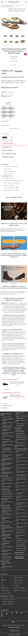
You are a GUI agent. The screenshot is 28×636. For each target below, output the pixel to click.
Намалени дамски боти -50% (21, 458)
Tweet (12, 137)
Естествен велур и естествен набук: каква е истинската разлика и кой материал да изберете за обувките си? (13, 255)
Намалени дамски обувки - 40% (21, 500)
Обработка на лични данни (20, 590)
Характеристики (7, 147)
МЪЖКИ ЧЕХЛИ (20, 425)
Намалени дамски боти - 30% (21, 520)
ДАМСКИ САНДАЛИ (6, 417)
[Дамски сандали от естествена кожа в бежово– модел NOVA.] (5, 397)
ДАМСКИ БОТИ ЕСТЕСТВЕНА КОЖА (6, 489)
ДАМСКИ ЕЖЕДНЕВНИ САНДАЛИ (7, 420)
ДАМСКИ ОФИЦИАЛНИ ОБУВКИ (7, 532)
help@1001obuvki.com (10, 599)
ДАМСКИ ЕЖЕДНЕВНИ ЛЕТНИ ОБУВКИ (6, 473)
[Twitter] (5, 607)
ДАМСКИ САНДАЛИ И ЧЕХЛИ (6, 414)
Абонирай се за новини (8, 405)
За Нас (2, 582)
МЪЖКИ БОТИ (18, 428)
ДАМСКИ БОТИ (4, 475)
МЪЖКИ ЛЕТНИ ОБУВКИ (21, 416)
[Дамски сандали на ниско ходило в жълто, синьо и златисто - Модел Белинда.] (5, 37)
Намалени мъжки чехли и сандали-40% (21, 507)
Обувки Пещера (5, 133)
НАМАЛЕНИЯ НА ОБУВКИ (9, 5)
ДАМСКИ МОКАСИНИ (7, 556)
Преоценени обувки (20, 529)
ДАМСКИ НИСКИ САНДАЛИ (6, 430)
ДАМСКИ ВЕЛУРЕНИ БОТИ (6, 502)
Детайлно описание (7, 143)
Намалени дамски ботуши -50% (20, 455)
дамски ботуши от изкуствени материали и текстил (6, 522)
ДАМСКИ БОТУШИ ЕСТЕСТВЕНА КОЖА (6, 508)
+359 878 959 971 (10, 601)
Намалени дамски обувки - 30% (21, 524)
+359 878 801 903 (10, 603)
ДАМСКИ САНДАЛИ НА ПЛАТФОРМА (7, 433)
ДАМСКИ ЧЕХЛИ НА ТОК (7, 452)
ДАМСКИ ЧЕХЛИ (6, 439)
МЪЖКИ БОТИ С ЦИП (21, 435)
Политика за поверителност (20, 587)
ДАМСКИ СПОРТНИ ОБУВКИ (6, 538)
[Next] (23, 385)
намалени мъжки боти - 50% (21, 465)
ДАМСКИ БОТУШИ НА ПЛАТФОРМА (6, 511)
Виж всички (5, 407)
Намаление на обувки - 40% (20, 483)
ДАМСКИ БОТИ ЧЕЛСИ (7, 494)
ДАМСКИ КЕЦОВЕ (7, 541)
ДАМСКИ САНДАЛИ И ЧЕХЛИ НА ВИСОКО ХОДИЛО (6, 469)
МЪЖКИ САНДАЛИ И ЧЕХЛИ (20, 421)
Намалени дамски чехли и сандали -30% (21, 527)
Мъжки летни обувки (21, 550)
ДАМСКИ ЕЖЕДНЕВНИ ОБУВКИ (6, 528)
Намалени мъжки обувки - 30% (21, 517)
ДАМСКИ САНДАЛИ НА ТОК (7, 437)
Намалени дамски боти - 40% (21, 490)
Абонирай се (6, 389)
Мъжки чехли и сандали (22, 548)
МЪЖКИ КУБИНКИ (20, 433)
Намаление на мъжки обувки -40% (21, 497)
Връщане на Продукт (18, 582)
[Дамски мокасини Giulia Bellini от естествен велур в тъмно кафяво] (5, 384)
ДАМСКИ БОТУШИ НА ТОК (6, 515)
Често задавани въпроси (9, 153)
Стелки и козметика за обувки (20, 446)
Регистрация (3, 580)
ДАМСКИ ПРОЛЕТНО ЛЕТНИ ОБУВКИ (6, 554)
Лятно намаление (19, 538)
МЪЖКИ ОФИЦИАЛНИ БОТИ (20, 440)
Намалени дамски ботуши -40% (20, 493)
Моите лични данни (14, 630)
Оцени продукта (5, 139)
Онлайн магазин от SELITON (14, 634)
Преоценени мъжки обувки (20, 536)
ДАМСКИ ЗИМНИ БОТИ (7, 477)
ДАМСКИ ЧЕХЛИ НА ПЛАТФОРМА (7, 455)
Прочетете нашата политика (14, 627)
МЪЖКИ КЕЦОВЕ (20, 418)
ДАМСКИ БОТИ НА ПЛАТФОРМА (5, 499)
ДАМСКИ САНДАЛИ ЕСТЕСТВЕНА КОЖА (7, 426)
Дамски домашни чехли (21, 554)
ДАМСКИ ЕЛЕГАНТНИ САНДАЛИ (7, 423)
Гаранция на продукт (8, 157)
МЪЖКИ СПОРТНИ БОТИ (21, 437)
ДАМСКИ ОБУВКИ (5, 525)
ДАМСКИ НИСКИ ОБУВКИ (5, 544)
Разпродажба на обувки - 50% (19, 5)
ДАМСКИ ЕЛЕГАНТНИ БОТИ (6, 484)
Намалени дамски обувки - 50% (21, 468)
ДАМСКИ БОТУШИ (5, 505)
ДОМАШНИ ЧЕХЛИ (19, 552)
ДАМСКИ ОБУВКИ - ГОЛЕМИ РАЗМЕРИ (19, 557)
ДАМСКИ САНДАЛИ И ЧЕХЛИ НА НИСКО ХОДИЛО (6, 464)
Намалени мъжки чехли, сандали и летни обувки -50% (21, 479)
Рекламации (16, 585)
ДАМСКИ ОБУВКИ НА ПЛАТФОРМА (6, 551)
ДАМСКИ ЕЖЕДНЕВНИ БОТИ (6, 481)
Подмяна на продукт (8, 150)
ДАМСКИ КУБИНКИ (6, 486)
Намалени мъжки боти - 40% (21, 486)
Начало (2, 5)
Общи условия (4, 587)
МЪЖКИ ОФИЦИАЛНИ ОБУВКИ (6, 567)
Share (5, 137)
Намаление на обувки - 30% (20, 510)
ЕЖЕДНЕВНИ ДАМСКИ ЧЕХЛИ (7, 442)
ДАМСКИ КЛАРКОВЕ (6, 492)
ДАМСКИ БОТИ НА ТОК (7, 496)
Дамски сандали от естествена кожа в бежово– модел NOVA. (17, 396)
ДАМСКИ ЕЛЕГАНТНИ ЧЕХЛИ (7, 445)
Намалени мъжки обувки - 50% (21, 462)
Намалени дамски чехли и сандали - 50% (21, 472)
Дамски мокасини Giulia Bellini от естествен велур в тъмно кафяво (17, 382)
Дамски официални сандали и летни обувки (21, 545)
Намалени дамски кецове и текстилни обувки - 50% (21, 475)
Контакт (2, 585)
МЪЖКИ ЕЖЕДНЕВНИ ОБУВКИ (6, 564)
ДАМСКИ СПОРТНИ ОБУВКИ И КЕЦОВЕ (6, 535)
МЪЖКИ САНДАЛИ (21, 423)
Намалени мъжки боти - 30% (21, 513)
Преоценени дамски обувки (20, 532)
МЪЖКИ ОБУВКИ (5, 561)
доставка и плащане (5, 590)
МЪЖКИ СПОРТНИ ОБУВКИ (19, 413)
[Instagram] (8, 607)
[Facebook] (2, 607)
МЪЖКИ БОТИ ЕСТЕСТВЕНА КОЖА (20, 431)
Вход (2, 577)
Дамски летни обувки (21, 542)
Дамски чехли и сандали (22, 540)
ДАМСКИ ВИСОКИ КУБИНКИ (5, 518)
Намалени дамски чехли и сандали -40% (21, 503)
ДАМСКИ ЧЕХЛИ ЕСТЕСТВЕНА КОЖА (6, 449)
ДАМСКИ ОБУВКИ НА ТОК (6, 547)
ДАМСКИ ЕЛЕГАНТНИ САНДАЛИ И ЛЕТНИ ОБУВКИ (6, 459)
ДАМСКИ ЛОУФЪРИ (6, 558)
